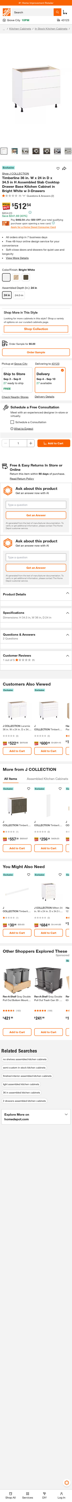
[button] (36, 594)
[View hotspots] (25, 151)
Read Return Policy (22, 478)
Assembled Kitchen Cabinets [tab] (47, 779)
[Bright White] (6, 277)
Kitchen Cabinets (20, 28)
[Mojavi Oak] (16, 277)
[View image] (4, 151)
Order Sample (36, 352)
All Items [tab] (10, 779)
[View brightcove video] (57, 151)
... (4, 29)
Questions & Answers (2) (40, 195)
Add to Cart (55, 443)
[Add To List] (58, 168)
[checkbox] (12, 422)
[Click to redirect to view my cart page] (65, 12)
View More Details (17, 257)
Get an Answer (36, 515)
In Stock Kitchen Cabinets (51, 28)
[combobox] (32, 12)
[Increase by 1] (31, 443)
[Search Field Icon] (57, 12)
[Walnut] (26, 277)
